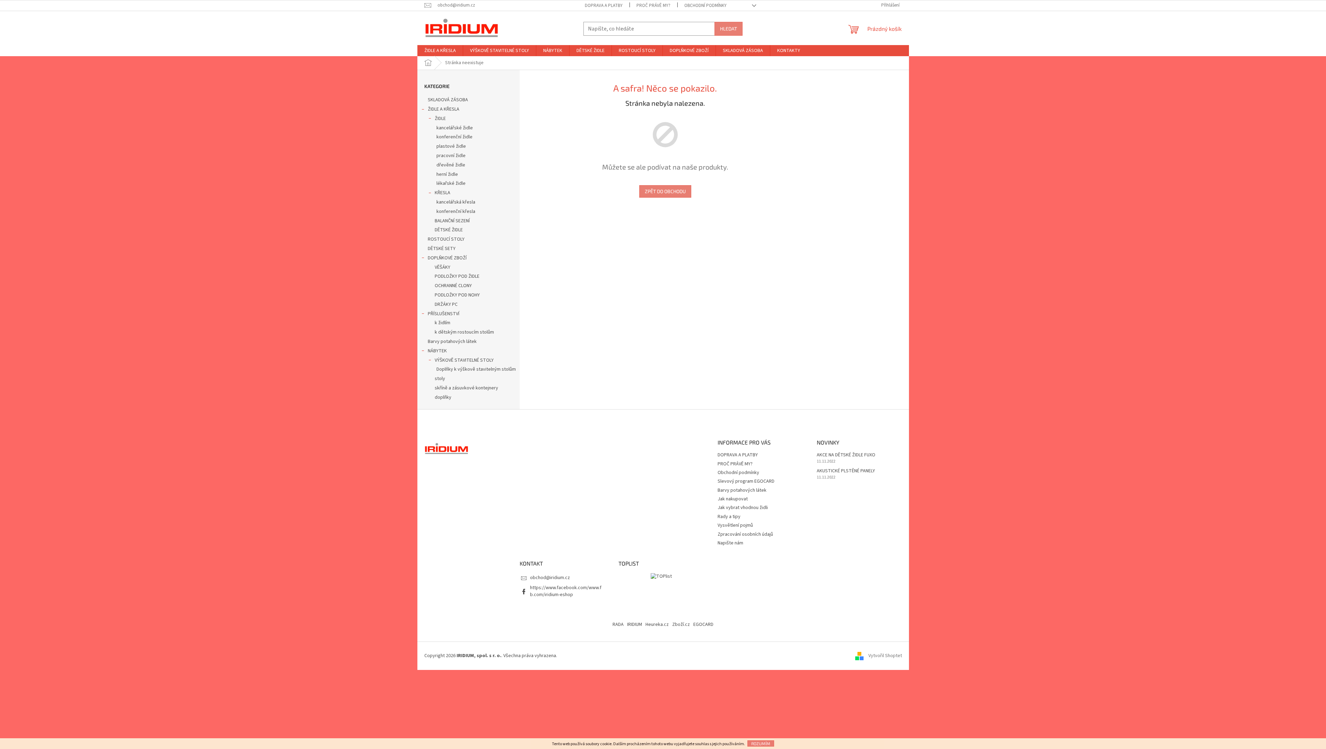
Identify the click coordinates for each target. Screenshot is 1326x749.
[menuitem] (440, 50)
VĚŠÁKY (442, 267)
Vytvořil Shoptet (885, 655)
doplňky (443, 397)
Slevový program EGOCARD (746, 481)
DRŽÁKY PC (446, 304)
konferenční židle (454, 137)
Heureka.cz (657, 624)
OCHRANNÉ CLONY (453, 285)
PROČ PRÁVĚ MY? (653, 5)
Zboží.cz (681, 624)
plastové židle (451, 146)
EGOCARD (703, 624)
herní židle (447, 174)
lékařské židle (451, 183)
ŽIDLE (440, 118)
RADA (618, 624)
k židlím (442, 322)
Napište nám (730, 543)
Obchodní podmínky (705, 5)
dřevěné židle (450, 165)
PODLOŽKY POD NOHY (457, 295)
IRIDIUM (634, 624)
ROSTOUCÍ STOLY (446, 239)
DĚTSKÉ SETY (442, 248)
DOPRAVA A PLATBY (604, 5)
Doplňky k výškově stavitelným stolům (476, 369)
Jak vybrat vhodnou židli (743, 507)
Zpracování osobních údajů (745, 534)
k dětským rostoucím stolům (464, 332)
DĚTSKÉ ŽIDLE (449, 229)
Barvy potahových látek (452, 341)
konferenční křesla (455, 211)
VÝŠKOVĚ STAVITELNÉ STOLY (464, 360)
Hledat (728, 29)
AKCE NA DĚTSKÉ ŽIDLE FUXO (846, 455)
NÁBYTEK (437, 350)
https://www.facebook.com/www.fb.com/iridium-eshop (565, 591)
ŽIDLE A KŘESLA (443, 109)
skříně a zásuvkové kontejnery (466, 388)
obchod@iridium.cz (550, 577)
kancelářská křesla (455, 202)
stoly (440, 378)
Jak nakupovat (733, 499)
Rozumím (760, 743)
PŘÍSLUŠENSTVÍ (443, 313)
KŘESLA (442, 192)
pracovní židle (451, 155)
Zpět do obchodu (665, 191)
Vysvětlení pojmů (735, 525)
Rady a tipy (729, 516)
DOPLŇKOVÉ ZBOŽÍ (447, 258)
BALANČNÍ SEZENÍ (452, 220)
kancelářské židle (454, 127)
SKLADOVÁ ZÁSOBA (448, 99)
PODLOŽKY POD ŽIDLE (457, 276)
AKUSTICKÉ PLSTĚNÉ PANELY (846, 471)
